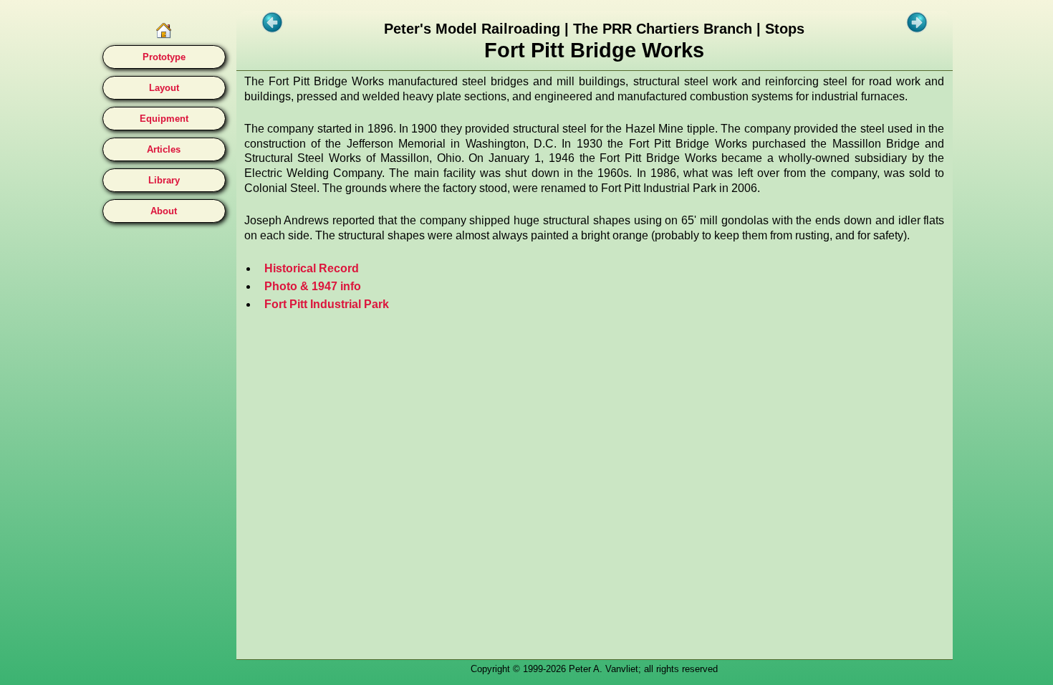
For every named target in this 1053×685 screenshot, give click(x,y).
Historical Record (311, 268)
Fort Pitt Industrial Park (326, 304)
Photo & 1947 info (312, 286)
